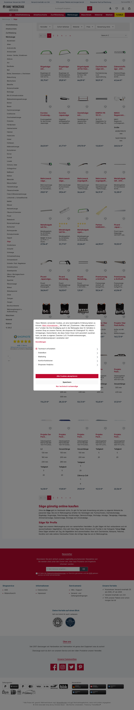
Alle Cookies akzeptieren (67, 376)
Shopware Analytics (45, 364)
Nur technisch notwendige (67, 386)
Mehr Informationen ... (50, 325)
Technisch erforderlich (46, 349)
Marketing (42, 357)
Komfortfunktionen (45, 361)
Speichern (67, 382)
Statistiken (42, 353)
